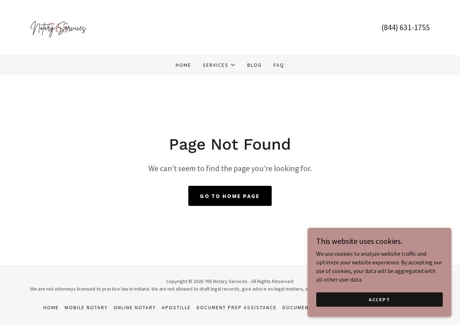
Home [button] (51, 307)
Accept (379, 299)
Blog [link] (254, 65)
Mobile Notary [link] (86, 307)
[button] (219, 65)
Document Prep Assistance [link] (237, 307)
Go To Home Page (230, 195)
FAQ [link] (278, 65)
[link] (58, 26)
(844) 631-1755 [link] (405, 27)
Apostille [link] (176, 307)
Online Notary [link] (135, 307)
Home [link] (183, 65)
